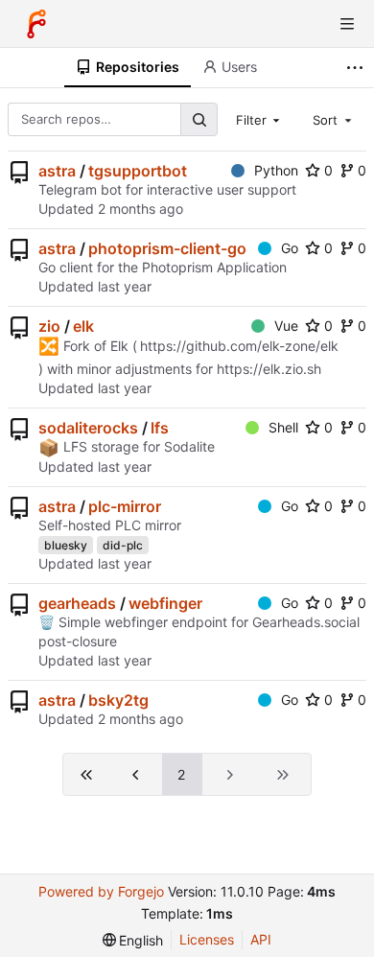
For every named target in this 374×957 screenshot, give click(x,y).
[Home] (36, 24)
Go (289, 248)
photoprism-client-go (167, 248)
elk (83, 326)
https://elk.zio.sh (269, 369)
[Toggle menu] (347, 24)
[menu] (133, 940)
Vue (286, 325)
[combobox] (259, 119)
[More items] (357, 67)
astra (57, 170)
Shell (283, 427)
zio (49, 326)
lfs (160, 427)
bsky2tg (118, 700)
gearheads (77, 603)
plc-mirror (124, 506)
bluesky (65, 545)
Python (276, 170)
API (260, 939)
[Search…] (198, 119)
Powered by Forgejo (101, 891)
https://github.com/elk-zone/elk (239, 346)
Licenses (206, 939)
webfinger (165, 603)
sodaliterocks (88, 427)
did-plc (123, 545)
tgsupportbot (137, 170)
